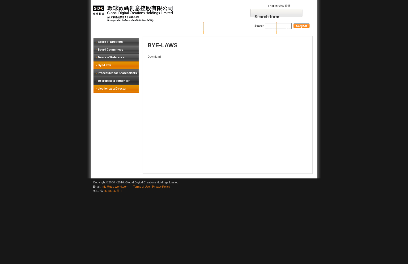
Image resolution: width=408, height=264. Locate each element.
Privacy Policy (161, 186)
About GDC (148, 28)
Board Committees (110, 49)
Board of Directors (110, 41)
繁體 (287, 6)
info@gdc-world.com (115, 186)
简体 (281, 6)
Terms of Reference (111, 57)
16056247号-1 (112, 191)
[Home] (147, 13)
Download (154, 56)
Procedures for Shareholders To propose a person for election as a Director (117, 80)
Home (111, 28)
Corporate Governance (258, 28)
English (273, 6)
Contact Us (295, 28)
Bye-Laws (104, 65)
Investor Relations (221, 28)
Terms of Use (139, 186)
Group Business (185, 28)
